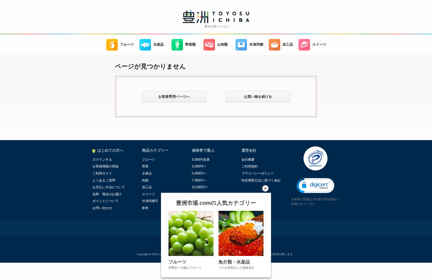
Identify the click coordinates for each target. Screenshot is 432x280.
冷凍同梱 (256, 44)
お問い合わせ (102, 208)
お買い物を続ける (258, 97)
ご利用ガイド (102, 173)
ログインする (102, 159)
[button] (315, 186)
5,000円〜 (199, 173)
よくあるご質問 (103, 180)
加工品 (287, 44)
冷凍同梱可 (150, 201)
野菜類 (190, 44)
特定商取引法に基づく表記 (261, 180)
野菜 (145, 166)
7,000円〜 (199, 180)
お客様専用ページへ (174, 97)
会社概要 (248, 159)
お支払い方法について (108, 187)
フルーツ (127, 44)
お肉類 (222, 44)
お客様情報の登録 (105, 166)
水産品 (158, 44)
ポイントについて (105, 201)
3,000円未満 (201, 159)
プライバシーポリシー (258, 173)
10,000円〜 (200, 187)
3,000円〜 (199, 166)
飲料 (145, 208)
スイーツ (319, 44)
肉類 (145, 180)
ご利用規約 (250, 166)
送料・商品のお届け (107, 194)
